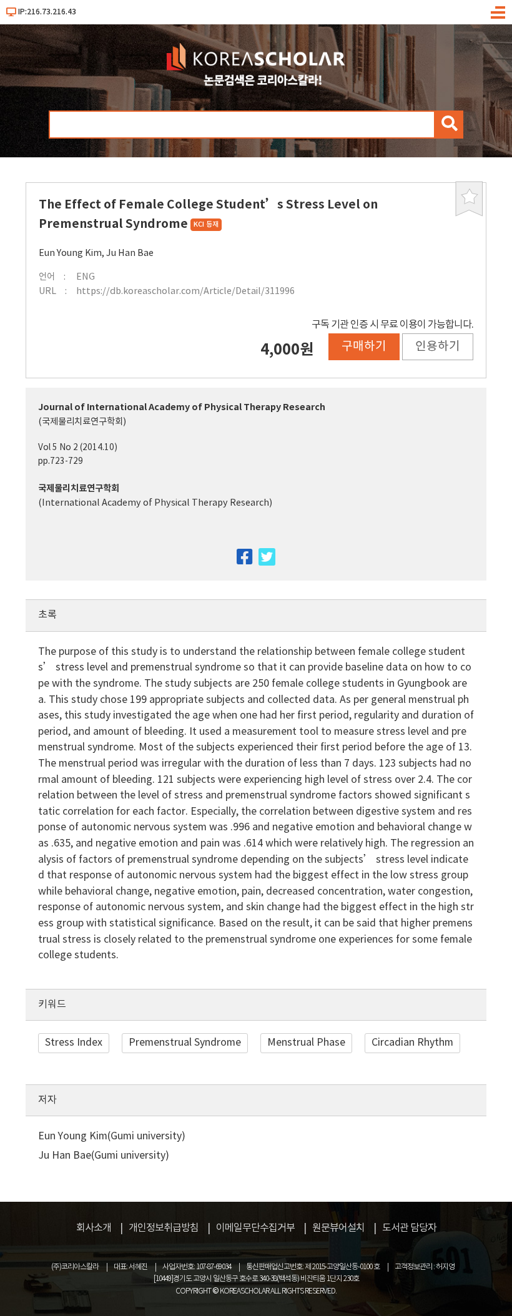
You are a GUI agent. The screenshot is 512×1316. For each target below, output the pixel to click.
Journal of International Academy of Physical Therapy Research (181, 407)
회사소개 (93, 1228)
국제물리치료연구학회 (78, 488)
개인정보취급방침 (164, 1228)
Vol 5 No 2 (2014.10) (77, 448)
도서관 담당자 (409, 1228)
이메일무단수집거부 (255, 1228)
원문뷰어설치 (338, 1228)
